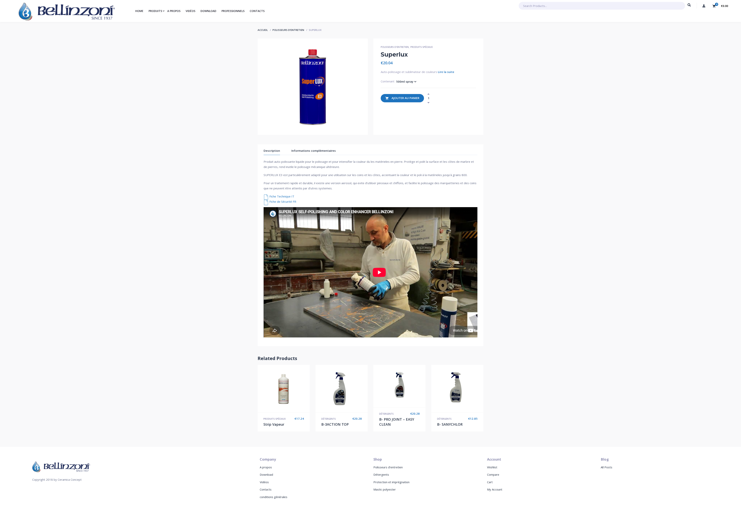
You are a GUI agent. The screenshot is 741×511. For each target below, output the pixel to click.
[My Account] (704, 6)
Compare (493, 474)
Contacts (266, 489)
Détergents (328, 418)
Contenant (387, 81)
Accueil (263, 30)
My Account (494, 489)
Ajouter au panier (405, 98)
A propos (266, 467)
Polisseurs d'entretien (288, 30)
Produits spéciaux (421, 47)
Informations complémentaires (313, 151)
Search (689, 7)
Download (266, 474)
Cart (490, 482)
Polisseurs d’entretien (388, 467)
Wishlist (492, 467)
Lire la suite (446, 72)
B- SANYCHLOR (450, 424)
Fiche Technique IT (281, 196)
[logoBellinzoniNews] (61, 466)
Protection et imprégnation (391, 482)
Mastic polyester (384, 489)
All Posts (606, 467)
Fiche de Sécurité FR (282, 201)
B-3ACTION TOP (335, 424)
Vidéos (264, 482)
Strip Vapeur (273, 424)
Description (272, 151)
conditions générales (273, 497)
